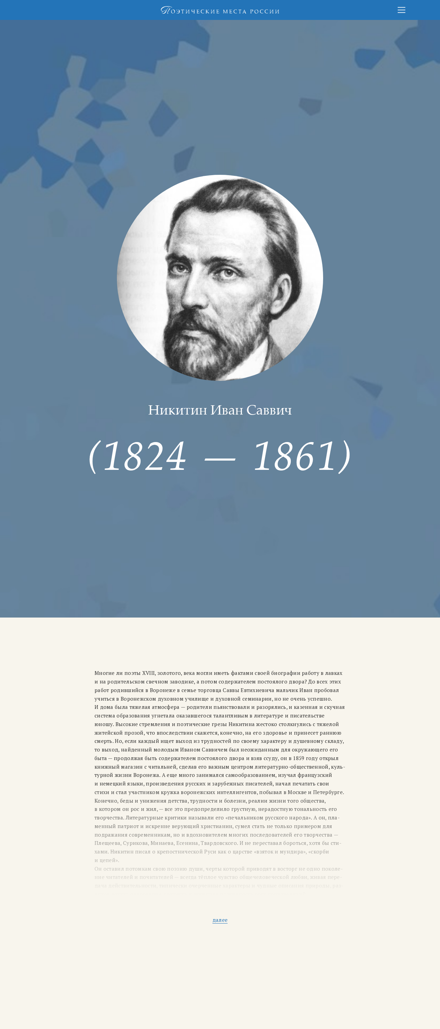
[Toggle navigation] (401, 9)
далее (220, 919)
